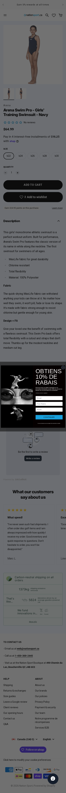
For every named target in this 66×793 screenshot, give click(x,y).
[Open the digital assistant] (53, 778)
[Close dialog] (63, 367)
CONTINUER (49, 417)
